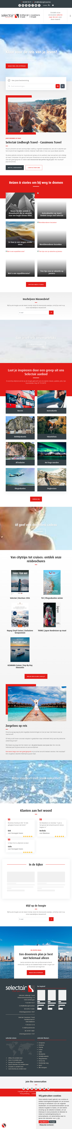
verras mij (36, 499)
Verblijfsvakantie (44, 1056)
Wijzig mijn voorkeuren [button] (47, 1125)
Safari (40, 1052)
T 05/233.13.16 (30, 1025)
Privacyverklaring (24, 1093)
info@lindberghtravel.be (42, 2)
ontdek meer (19, 1058)
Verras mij (42, 1061)
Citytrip (41, 1047)
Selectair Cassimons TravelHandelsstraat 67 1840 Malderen (26, 1019)
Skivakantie (42, 1054)
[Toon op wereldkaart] (58, 86)
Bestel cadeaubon (15, 167)
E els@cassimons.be (28, 1028)
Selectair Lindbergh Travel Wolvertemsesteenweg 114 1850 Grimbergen (26, 997)
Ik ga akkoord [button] (44, 1122)
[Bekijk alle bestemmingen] (62, 86)
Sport (40, 1065)
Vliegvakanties (43, 1058)
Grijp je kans (36, 785)
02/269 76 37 (26, 2)
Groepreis (42, 1043)
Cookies (34, 1093)
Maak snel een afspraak (17, 66)
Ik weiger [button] (52, 1122)
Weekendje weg (43, 1063)
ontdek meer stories (36, 284)
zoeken (45, 5)
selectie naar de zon (55, 16)
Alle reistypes (43, 1067)
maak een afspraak (36, 972)
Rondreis (41, 1045)
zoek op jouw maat (36, 344)
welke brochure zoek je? (36, 676)
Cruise (40, 1049)
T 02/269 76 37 (30, 1003)
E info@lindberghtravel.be (27, 1006)
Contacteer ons (34, 167)
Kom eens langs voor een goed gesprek (18, 751)
